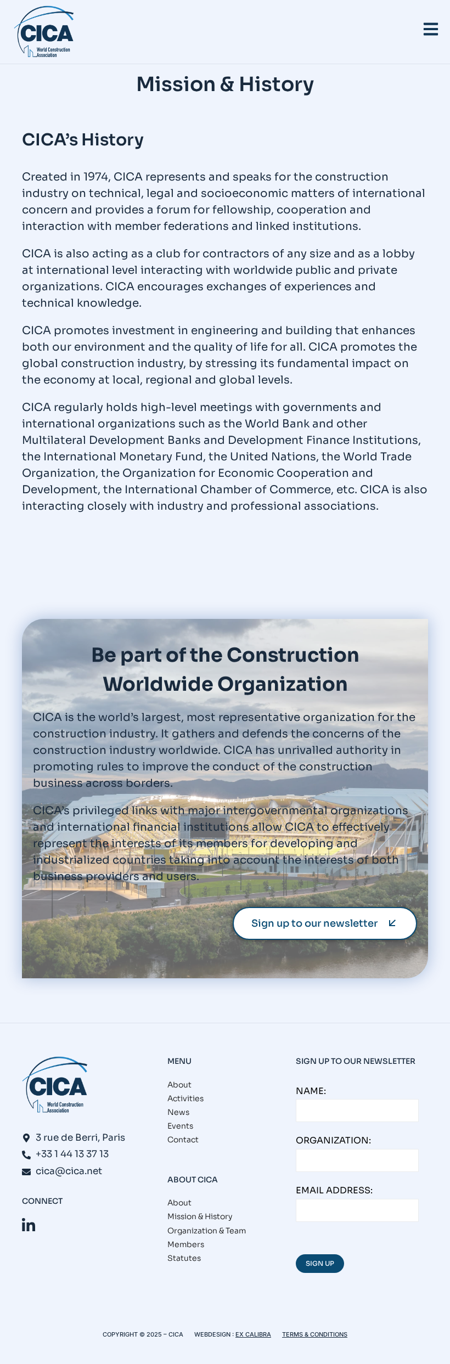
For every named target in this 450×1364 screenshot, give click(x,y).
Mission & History (199, 1216)
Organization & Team (206, 1231)
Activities (185, 1098)
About (179, 1085)
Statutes (184, 1258)
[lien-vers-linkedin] (28, 1225)
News (178, 1112)
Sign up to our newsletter (314, 923)
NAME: (311, 1091)
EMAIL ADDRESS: (334, 1190)
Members (185, 1244)
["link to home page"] (44, 31)
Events (180, 1126)
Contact (183, 1140)
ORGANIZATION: (333, 1140)
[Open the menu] (431, 29)
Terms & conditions (314, 1334)
